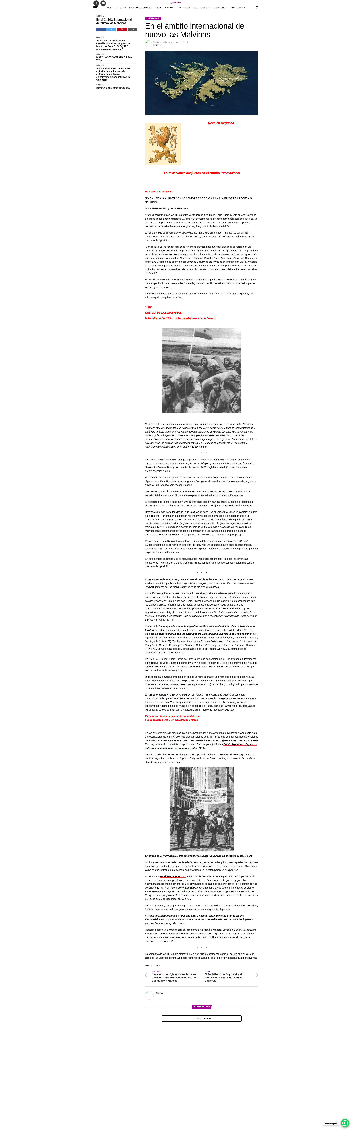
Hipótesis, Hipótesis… (173, 876)
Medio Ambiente (201, 8)
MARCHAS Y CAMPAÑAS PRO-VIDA (114, 59)
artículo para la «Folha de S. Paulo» (169, 694)
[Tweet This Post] (111, 29)
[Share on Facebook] (101, 29)
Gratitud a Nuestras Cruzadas (113, 88)
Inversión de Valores (140, 8)
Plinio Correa (220, 8)
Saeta (158, 45)
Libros (158, 8)
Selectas (184, 8)
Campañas (170, 8)
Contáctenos (238, 8)
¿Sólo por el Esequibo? (184, 887)
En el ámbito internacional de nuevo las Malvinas (114, 21)
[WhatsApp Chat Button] (345, 1123)
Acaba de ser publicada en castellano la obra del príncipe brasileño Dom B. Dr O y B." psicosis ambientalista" (113, 44)
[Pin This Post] (122, 29)
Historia (120, 8)
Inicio (109, 8)
